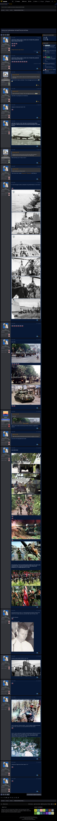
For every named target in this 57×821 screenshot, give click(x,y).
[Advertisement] (28, 20)
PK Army (46, 54)
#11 (40, 339)
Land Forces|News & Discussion (50, 57)
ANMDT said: (14, 434)
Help (49, 804)
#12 (40, 411)
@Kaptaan (29, 173)
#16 (40, 657)
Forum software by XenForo (28, 817)
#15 (40, 610)
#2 (40, 55)
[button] (20, 1)
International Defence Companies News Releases (49, 67)
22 (6, 47)
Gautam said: (14, 91)
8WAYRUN (33, 820)
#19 (40, 763)
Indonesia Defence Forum (49, 72)
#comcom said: (14, 74)
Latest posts (45, 43)
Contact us (31, 804)
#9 (40, 182)
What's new (37, 1)
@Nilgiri (12, 49)
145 (6, 423)
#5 (40, 104)
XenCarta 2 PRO (24, 820)
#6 (40, 121)
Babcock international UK (49, 63)
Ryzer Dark (6, 804)
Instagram (45, 39)
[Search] (52, 1)
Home (12, 1)
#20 (40, 779)
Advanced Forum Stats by (28, 818)
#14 (40, 447)
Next (7, 34)
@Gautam (16, 49)
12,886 (9, 47)
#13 (40, 431)
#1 (40, 37)
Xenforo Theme (28, 819)
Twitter (44, 37)
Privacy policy (44, 804)
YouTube (45, 38)
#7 (40, 149)
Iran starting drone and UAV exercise (50, 46)
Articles (25, 1)
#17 (40, 681)
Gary (3, 31)
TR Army (46, 61)
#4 (40, 88)
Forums (18, 1)
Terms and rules (38, 804)
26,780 (9, 423)
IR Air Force (47, 48)
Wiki (30, 1)
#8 (40, 166)
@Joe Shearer (21, 49)
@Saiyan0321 (24, 173)
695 (9, 82)
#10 (40, 323)
